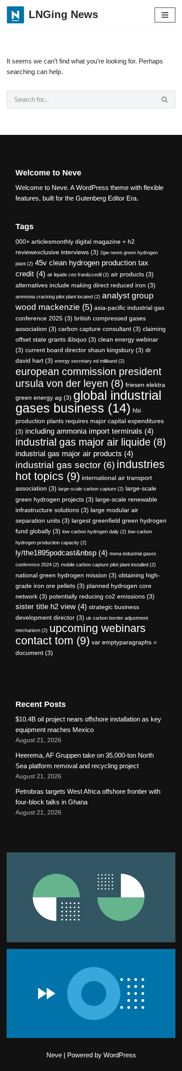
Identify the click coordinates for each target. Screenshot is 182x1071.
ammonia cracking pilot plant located (57, 296)
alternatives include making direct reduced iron (85, 285)
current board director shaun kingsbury (84, 349)
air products (132, 274)
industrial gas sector (65, 465)
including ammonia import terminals (89, 431)
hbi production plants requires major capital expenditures (89, 421)
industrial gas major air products (74, 454)
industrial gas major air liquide (90, 442)
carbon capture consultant (99, 328)
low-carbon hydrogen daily (94, 531)
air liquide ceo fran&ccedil (78, 274)
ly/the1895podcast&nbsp (61, 553)
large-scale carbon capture (91, 488)
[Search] (165, 99)
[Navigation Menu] (165, 14)
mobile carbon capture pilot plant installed (108, 564)
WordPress (119, 1055)
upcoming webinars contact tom (80, 634)
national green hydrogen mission (66, 575)
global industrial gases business (88, 401)
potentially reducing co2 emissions (102, 596)
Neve (54, 1055)
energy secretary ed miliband (90, 361)
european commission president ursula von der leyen (88, 377)
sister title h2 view (51, 606)
